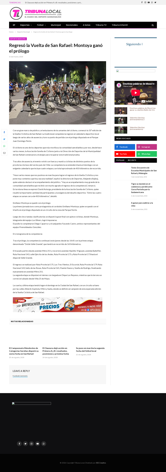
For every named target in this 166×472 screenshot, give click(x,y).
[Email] (4, 153)
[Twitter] (4, 139)
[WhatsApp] (4, 146)
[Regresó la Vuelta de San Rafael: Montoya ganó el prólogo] (57, 92)
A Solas (86, 25)
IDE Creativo (101, 463)
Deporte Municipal (18, 39)
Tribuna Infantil (120, 25)
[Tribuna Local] (35, 13)
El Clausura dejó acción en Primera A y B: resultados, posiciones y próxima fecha (56, 351)
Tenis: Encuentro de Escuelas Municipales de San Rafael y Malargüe (144, 170)
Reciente (132, 160)
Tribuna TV (101, 25)
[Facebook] (4, 132)
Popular (120, 160)
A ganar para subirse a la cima (142, 204)
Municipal (56, 25)
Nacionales (72, 25)
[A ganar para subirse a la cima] (122, 206)
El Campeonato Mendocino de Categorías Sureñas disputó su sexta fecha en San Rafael (24, 351)
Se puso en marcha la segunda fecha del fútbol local (46, 2)
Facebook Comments (20, 376)
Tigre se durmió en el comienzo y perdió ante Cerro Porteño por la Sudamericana (141, 188)
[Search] (152, 25)
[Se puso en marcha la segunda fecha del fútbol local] (91, 336)
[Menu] (14, 25)
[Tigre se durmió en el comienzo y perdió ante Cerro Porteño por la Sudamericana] (122, 187)
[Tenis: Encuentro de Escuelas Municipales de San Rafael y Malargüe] (122, 171)
